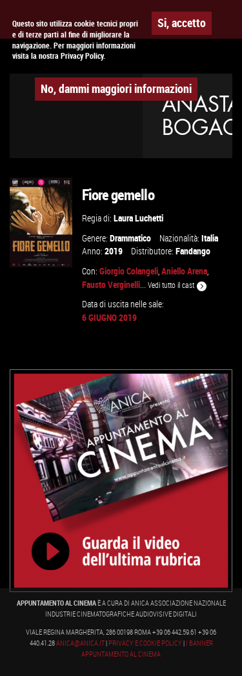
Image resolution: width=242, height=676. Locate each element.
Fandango (193, 251)
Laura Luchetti (138, 218)
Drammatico (130, 238)
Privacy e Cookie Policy (145, 643)
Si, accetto (181, 22)
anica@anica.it (80, 643)
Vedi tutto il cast (172, 285)
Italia (209, 238)
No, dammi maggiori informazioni (116, 88)
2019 (114, 251)
